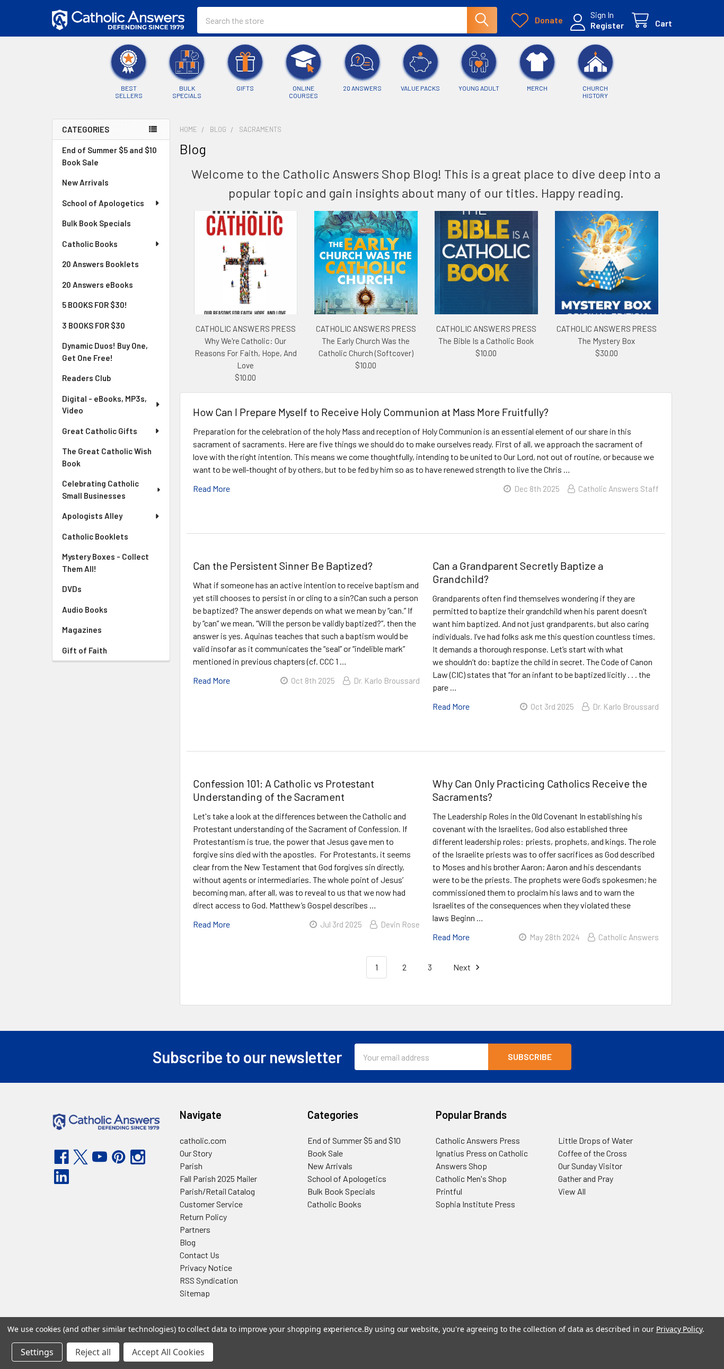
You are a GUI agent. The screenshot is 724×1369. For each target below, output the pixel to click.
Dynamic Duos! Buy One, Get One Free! (105, 352)
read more (211, 488)
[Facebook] (61, 1157)
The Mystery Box (606, 341)
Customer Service (211, 1204)
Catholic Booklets (95, 536)
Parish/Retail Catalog (217, 1191)
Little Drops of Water (595, 1140)
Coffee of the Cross (592, 1153)
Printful (449, 1191)
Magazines (82, 629)
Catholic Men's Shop (471, 1178)
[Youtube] (99, 1157)
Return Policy (203, 1217)
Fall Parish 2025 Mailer (218, 1178)
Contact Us (199, 1255)
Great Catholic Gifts (99, 431)
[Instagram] (137, 1157)
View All (572, 1191)
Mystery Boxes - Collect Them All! (105, 562)
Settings (37, 1352)
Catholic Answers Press (478, 1140)
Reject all (93, 1352)
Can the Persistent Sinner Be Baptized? (283, 565)
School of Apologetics (103, 203)
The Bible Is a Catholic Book (486, 341)
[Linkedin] (61, 1176)
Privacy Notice (206, 1267)
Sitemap (195, 1293)
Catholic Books (90, 244)
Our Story (196, 1153)
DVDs (72, 589)
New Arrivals (85, 182)
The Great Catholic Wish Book (107, 457)
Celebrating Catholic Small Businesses (100, 489)
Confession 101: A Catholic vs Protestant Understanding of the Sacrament (283, 790)
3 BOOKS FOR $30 (93, 325)
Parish (191, 1166)
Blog (188, 1242)
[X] (80, 1157)
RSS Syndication (209, 1280)
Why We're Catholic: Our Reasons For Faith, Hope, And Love (246, 353)
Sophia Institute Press (475, 1204)
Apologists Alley (92, 515)
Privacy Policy (679, 1329)
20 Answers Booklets (100, 264)
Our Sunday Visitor (590, 1166)
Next (462, 967)
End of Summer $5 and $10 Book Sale (109, 156)
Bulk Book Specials (96, 223)
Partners (195, 1229)
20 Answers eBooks (97, 284)
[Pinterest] (118, 1157)
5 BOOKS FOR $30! (94, 305)
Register (607, 25)
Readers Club (86, 378)
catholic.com (203, 1140)
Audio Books (85, 609)
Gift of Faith (84, 650)
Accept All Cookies (168, 1352)
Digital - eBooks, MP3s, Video (104, 405)
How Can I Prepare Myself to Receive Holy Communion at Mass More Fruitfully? (371, 411)
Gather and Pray (585, 1178)
